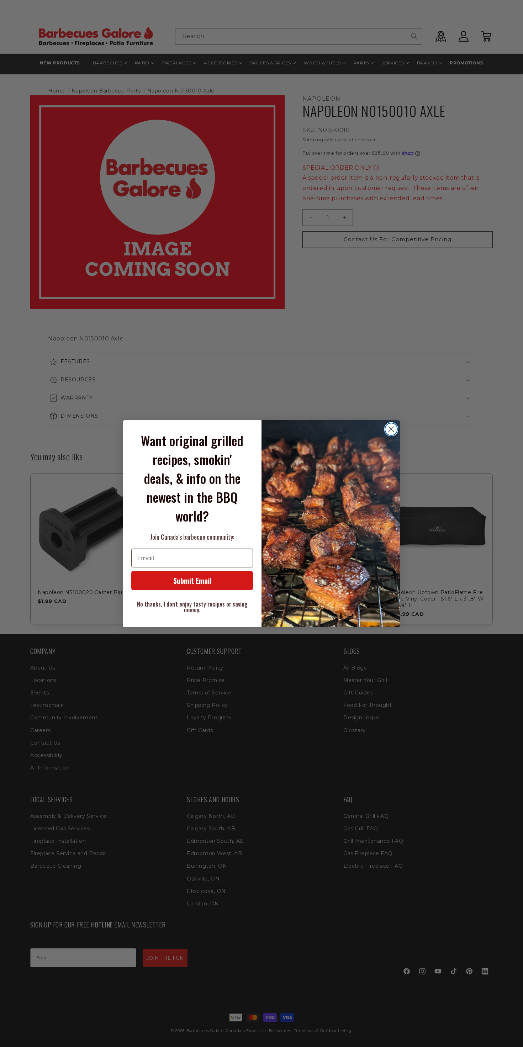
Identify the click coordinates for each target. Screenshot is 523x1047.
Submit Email (192, 580)
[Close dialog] (391, 429)
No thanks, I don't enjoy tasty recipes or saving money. (192, 607)
